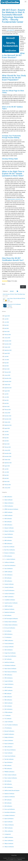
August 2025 (7, 353)
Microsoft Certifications (9, 731)
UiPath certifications (8, 831)
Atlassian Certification (9, 528)
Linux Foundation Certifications (11, 724)
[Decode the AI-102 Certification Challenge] (5, 306)
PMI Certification (7, 765)
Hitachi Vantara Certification (10, 668)
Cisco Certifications (8, 568)
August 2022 (7, 465)
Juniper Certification (8, 721)
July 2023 (6, 431)
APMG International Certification (11, 509)
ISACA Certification (8, 703)
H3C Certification (8, 659)
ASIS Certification (8, 518)
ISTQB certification (8, 712)
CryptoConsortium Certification (11, 603)
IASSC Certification (8, 690)
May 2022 (6, 475)
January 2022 (7, 487)
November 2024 (7, 381)
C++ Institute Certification (9, 559)
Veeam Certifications (8, 840)
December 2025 (7, 340)
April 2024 (6, 403)
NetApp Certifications (8, 737)
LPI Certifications (8, 728)
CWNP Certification (8, 606)
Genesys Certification (9, 646)
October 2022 (7, 459)
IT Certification (7, 715)
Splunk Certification (8, 821)
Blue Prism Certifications (9, 550)
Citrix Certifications (8, 574)
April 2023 (6, 440)
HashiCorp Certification (9, 662)
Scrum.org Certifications (9, 809)
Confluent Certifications (9, 593)
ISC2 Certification (8, 706)
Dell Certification (7, 615)
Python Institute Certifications (10, 778)
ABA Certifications (8, 496)
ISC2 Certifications (8, 709)
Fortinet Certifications (9, 643)
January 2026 (7, 337)
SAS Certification (8, 803)
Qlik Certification (7, 781)
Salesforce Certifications (9, 796)
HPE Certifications (8, 674)
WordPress (20, 859)
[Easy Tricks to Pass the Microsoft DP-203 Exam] (5, 300)
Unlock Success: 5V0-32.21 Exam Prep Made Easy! (14, 294)
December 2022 (7, 453)
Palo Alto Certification (9, 759)
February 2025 (7, 372)
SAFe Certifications (8, 787)
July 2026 (6, 319)
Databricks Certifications (9, 612)
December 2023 (7, 415)
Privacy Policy (14, 855)
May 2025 (6, 362)
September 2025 (7, 350)
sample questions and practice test (15, 199)
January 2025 (7, 375)
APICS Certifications (8, 506)
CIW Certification (8, 578)
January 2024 (7, 412)
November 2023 (7, 419)
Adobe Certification (8, 499)
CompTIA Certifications (9, 590)
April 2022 (6, 478)
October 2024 (7, 384)
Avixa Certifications (8, 537)
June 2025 (6, 359)
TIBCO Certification (8, 828)
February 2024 (7, 409)
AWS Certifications (8, 543)
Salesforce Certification (9, 793)
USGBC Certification (8, 837)
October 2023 (7, 422)
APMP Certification (8, 512)
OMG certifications (8, 746)
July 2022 (6, 469)
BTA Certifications (8, 556)
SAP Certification (8, 799)
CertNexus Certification (9, 562)
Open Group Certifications (10, 750)
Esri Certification (7, 631)
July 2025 (6, 356)
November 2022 (7, 456)
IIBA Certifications (8, 699)
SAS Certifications (8, 806)
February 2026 (7, 334)
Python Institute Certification (10, 774)
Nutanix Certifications (9, 743)
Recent (12, 291)
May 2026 (6, 325)
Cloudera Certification (9, 584)
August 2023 (7, 428)
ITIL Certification (7, 718)
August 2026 (7, 316)
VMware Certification (8, 843)
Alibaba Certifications (8, 503)
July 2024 (6, 394)
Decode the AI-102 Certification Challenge (14, 305)
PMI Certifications (8, 768)
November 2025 (7, 344)
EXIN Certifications (8, 634)
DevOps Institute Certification (10, 621)
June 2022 (6, 472)
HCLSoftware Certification (9, 665)
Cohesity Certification (9, 587)
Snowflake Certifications (9, 815)
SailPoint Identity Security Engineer (11, 790)
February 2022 (7, 484)
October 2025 (7, 347)
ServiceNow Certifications (9, 812)
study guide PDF (10, 30)
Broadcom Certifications (9, 553)
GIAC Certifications (8, 649)
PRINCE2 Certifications (9, 771)
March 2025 (6, 369)
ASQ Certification (8, 521)
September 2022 (7, 462)
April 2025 (6, 365)
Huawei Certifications (8, 684)
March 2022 (6, 481)
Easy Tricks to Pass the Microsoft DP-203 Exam (16, 299)
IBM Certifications (8, 696)
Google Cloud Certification (10, 653)
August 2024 (7, 391)
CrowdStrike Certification (9, 599)
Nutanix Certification (8, 740)
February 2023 (7, 447)
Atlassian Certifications (9, 531)
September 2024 (7, 387)
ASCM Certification (8, 515)
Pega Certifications (8, 762)
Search (3, 284)
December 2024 (7, 378)
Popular (5, 291)
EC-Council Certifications (9, 628)
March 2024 (6, 406)
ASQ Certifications (8, 524)
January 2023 (7, 450)
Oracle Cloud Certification (9, 756)
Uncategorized (7, 834)
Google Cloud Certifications (10, 656)
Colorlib (11, 859)
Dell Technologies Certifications (11, 618)
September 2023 (7, 425)
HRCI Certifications (8, 678)
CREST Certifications (8, 596)
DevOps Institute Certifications (10, 624)
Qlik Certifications (8, 784)
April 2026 (6, 328)
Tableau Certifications (9, 825)
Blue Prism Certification (9, 546)
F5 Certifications (7, 637)
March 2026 (6, 331)
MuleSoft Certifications (9, 734)
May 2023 (6, 437)
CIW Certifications (8, 581)
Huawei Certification (8, 681)
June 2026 (6, 322)
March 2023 (6, 444)
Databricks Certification (9, 609)
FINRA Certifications (8, 640)
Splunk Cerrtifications (9, 818)
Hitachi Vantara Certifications (10, 671)
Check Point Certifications (9, 565)
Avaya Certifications (8, 534)
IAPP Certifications (8, 687)
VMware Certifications (9, 846)
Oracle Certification (8, 753)
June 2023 (6, 434)
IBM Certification (7, 693)
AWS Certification (8, 540)
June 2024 (6, 397)
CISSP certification (8, 571)
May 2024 (6, 400)
